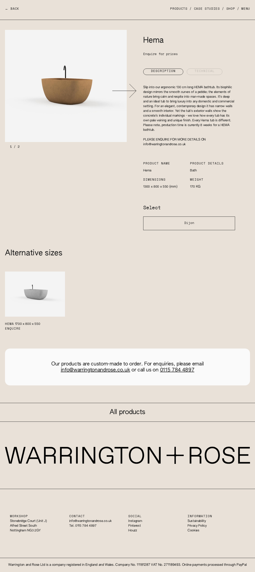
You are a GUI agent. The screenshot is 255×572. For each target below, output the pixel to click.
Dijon (189, 223)
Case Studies (207, 8)
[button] (124, 91)
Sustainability (197, 521)
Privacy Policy (197, 525)
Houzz (132, 530)
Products (178, 8)
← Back (12, 8)
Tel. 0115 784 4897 (83, 525)
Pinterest (134, 525)
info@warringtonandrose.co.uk (164, 144)
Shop (230, 8)
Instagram (135, 521)
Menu (245, 8)
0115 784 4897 (177, 369)
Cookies (193, 530)
